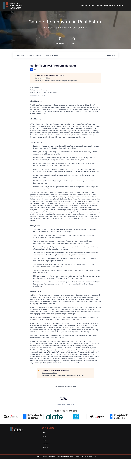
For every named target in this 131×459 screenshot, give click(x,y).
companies (34, 55)
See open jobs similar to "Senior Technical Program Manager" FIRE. (56, 80)
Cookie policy (70, 404)
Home (84, 5)
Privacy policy (61, 404)
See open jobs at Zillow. (42, 78)
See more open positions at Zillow (65, 386)
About (91, 5)
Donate (99, 5)
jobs (19, 55)
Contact (120, 5)
